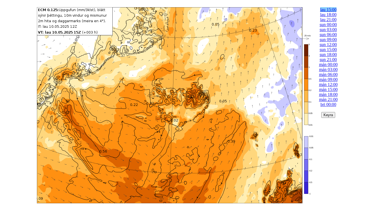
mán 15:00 (328, 89)
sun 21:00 (328, 59)
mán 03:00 (328, 69)
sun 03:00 (328, 29)
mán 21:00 (328, 99)
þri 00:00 (328, 104)
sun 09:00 (328, 39)
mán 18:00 (328, 94)
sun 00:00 (328, 24)
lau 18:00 (328, 14)
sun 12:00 (328, 44)
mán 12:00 (328, 84)
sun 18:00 (328, 54)
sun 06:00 (328, 34)
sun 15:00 (328, 49)
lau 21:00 (328, 19)
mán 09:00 (328, 79)
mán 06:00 (328, 74)
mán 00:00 (328, 64)
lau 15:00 (328, 9)
